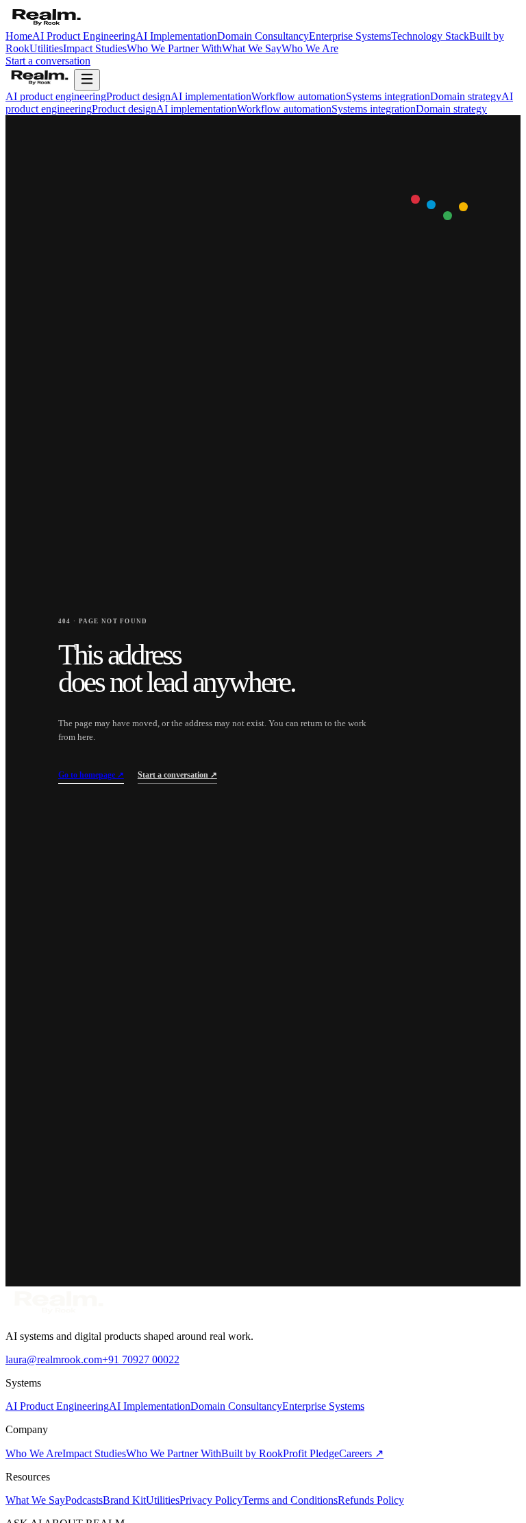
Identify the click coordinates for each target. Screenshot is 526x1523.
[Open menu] (87, 80)
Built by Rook (252, 1453)
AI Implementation (176, 36)
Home (18, 36)
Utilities (46, 48)
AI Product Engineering (84, 36)
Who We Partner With (174, 48)
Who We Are (309, 48)
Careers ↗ (361, 1453)
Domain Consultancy (263, 36)
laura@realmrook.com (53, 1359)
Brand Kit (124, 1500)
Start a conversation (47, 61)
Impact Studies (95, 48)
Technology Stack (430, 36)
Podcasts (84, 1500)
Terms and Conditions (290, 1500)
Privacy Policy (210, 1500)
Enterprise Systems (350, 36)
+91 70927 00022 (140, 1359)
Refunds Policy (371, 1500)
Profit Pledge (311, 1453)
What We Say (251, 48)
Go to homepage (91, 775)
